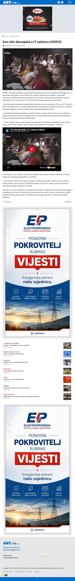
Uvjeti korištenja (7, 571)
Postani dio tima (44, 556)
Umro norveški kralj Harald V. (14, 354)
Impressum (37, 571)
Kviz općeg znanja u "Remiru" (14, 371)
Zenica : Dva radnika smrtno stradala (16, 345)
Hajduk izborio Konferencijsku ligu (16, 362)
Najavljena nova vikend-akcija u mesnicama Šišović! (22, 396)
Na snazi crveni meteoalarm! (14, 379)
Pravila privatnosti (20, 571)
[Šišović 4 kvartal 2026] (37, 18)
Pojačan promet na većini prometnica (17, 388)
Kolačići (30, 571)
